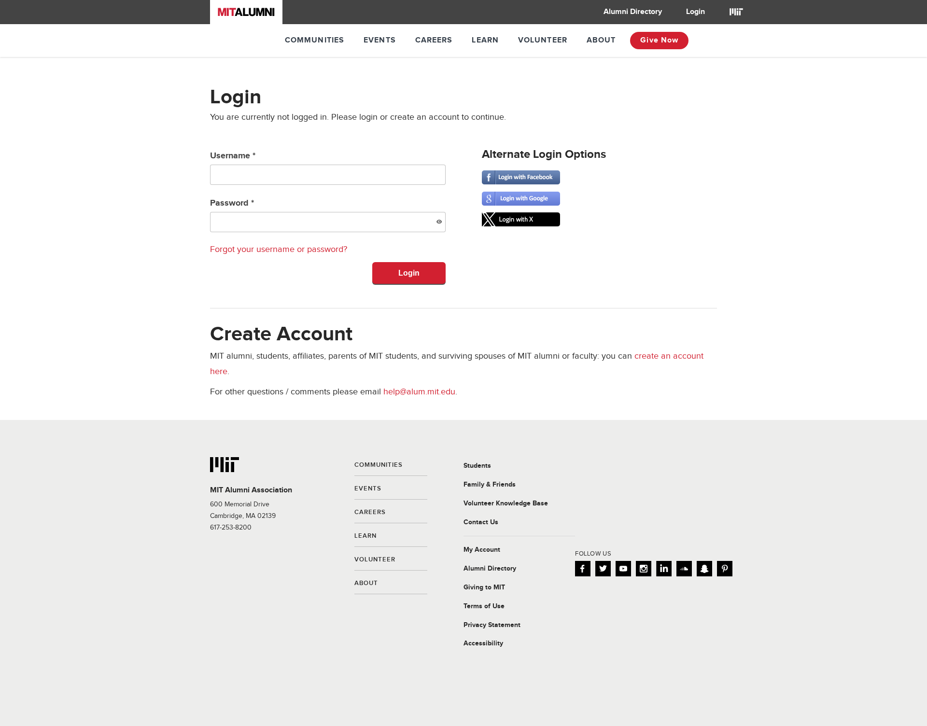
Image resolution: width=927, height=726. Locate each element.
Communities (314, 40)
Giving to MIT (484, 587)
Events (380, 40)
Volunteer (542, 40)
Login (695, 11)
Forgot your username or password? (278, 249)
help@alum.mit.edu (419, 392)
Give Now (659, 40)
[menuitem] (632, 12)
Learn (485, 40)
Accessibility (483, 643)
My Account (482, 550)
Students (477, 466)
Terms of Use (484, 606)
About (601, 40)
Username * (232, 156)
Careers (434, 40)
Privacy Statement (492, 625)
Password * (232, 203)
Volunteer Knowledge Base (506, 503)
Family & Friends (490, 485)
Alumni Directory (633, 11)
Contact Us (481, 522)
